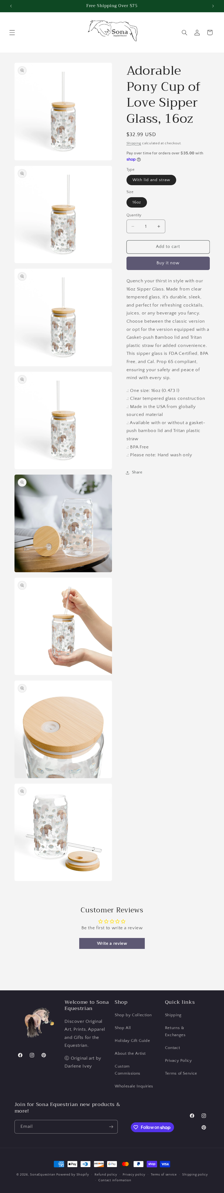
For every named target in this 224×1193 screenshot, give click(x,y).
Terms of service (164, 1174)
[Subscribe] (111, 1126)
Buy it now (168, 263)
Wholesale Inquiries (134, 1086)
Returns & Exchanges (175, 1031)
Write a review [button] (112, 943)
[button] (12, 32)
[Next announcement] (213, 6)
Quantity (134, 215)
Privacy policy (134, 1174)
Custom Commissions (127, 1070)
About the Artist (130, 1053)
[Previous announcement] (11, 6)
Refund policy (106, 1174)
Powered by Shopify (72, 1174)
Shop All (123, 1028)
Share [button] (137, 472)
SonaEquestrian (42, 1174)
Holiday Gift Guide (132, 1041)
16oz (136, 202)
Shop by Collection (133, 1015)
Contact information (114, 1180)
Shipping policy (195, 1174)
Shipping (133, 143)
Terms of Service (181, 1073)
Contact (172, 1048)
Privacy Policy (178, 1061)
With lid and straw (151, 180)
